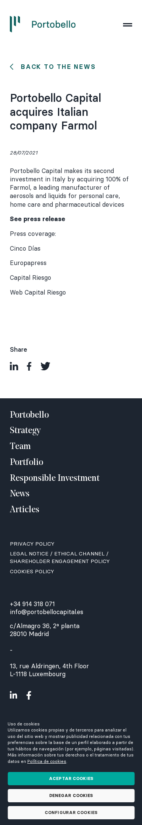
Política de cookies (46, 761)
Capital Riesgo (30, 277)
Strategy (25, 430)
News (20, 494)
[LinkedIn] (14, 366)
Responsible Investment (55, 478)
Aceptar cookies (71, 778)
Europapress (28, 263)
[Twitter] (46, 366)
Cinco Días (25, 248)
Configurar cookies (71, 812)
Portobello (29, 415)
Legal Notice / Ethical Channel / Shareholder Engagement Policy (60, 557)
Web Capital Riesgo (38, 292)
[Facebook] (29, 366)
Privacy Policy (32, 543)
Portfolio (26, 462)
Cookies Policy (32, 571)
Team (20, 446)
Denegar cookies (71, 795)
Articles (24, 510)
